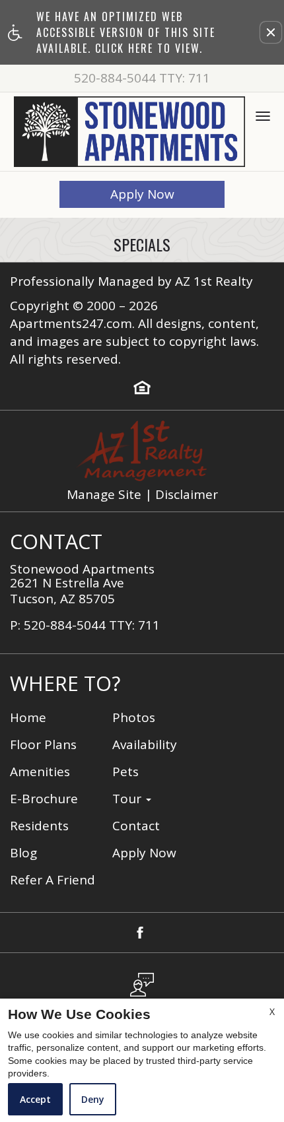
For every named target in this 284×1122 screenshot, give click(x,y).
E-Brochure (44, 799)
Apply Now (142, 194)
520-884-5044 (142, 78)
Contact (136, 826)
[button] (270, 32)
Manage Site (104, 495)
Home (28, 718)
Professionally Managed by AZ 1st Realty (131, 281)
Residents (39, 826)
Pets (125, 772)
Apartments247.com (71, 324)
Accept (35, 1099)
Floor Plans (43, 745)
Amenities (40, 772)
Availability (144, 745)
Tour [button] (128, 799)
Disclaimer (186, 495)
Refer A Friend (52, 880)
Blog (23, 853)
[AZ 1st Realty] (141, 450)
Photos (133, 718)
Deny (92, 1099)
